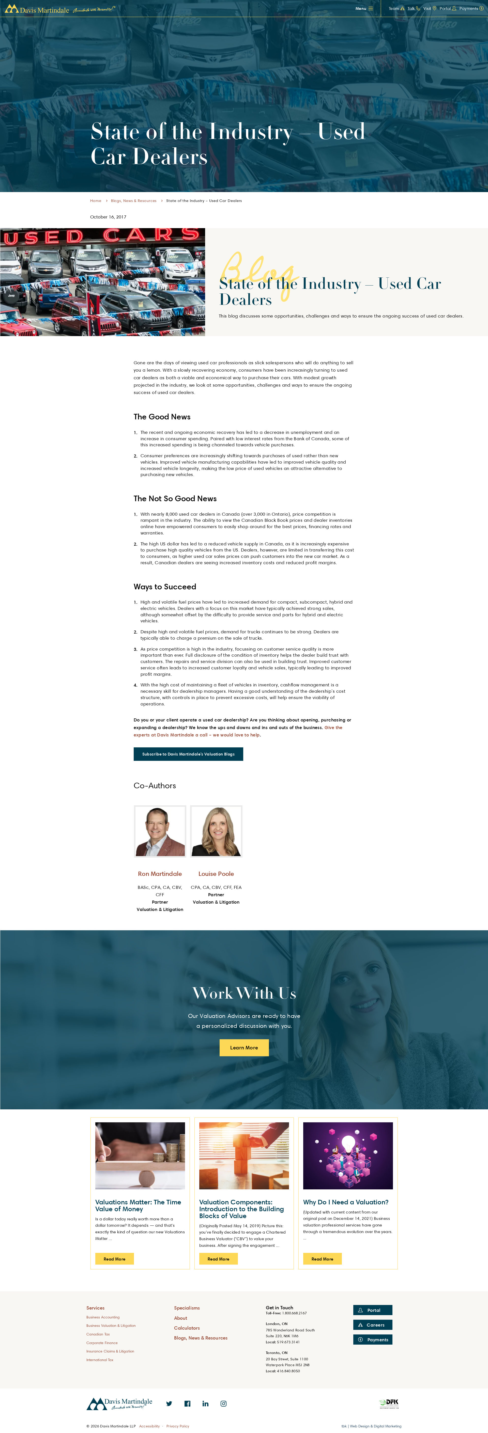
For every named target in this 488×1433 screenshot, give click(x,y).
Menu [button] (361, 8)
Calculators (187, 1328)
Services (95, 1308)
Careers (376, 1325)
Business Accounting (103, 1317)
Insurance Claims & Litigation (110, 1351)
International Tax (99, 1360)
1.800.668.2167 (294, 1313)
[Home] (60, 9)
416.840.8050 (288, 1371)
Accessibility (149, 1426)
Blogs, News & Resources (134, 200)
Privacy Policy (177, 1426)
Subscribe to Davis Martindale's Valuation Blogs (188, 754)
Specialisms (187, 1308)
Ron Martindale (160, 873)
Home (95, 200)
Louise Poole (216, 873)
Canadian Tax (98, 1334)
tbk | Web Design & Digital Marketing (372, 1426)
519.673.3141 (288, 1342)
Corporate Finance (102, 1343)
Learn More (244, 1047)
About (180, 1318)
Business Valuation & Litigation (111, 1325)
